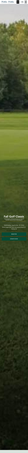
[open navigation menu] (26, 2)
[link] (14, 234)
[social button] (18, 2)
